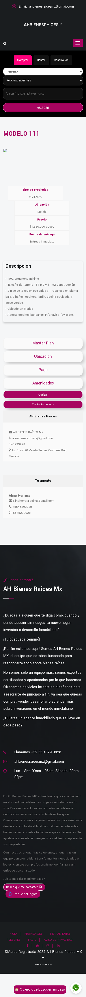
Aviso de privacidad (58, 940)
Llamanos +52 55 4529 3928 (37, 752)
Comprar (22, 60)
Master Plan (43, 343)
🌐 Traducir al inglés (22, 894)
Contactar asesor (43, 404)
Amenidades (43, 383)
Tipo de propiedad (35, 190)
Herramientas (60, 934)
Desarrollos (61, 60)
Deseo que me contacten (22, 887)
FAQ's (32, 940)
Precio (42, 219)
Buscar (43, 107)
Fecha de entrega (42, 234)
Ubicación (42, 204)
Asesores (14, 940)
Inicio (13, 934)
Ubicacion (43, 356)
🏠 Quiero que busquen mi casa (40, 989)
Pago (43, 370)
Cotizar (43, 395)
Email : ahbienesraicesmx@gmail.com (46, 6)
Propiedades (33, 934)
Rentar (41, 60)
